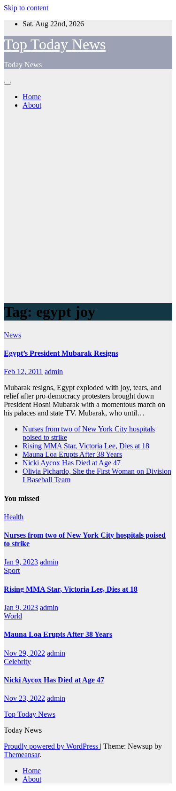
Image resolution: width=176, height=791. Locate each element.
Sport (12, 570)
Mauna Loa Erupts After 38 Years (72, 454)
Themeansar (21, 755)
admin (54, 372)
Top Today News (55, 44)
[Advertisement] (88, 205)
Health (13, 517)
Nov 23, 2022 (24, 698)
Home (32, 97)
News (12, 335)
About (32, 105)
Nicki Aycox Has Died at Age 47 (72, 463)
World (13, 616)
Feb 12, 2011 (23, 372)
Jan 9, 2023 (21, 562)
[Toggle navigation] (7, 83)
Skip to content (26, 8)
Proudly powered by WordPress (52, 746)
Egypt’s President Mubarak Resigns (61, 353)
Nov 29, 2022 (24, 653)
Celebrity (17, 662)
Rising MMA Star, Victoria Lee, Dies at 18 (86, 446)
